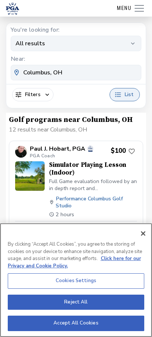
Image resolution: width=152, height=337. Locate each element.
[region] (76, 280)
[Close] (143, 233)
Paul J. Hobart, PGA (57, 148)
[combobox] (76, 72)
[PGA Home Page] (12, 8)
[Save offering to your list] (132, 151)
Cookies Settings (76, 280)
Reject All (75, 302)
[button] (76, 192)
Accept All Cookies (75, 323)
